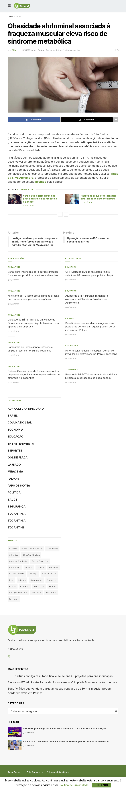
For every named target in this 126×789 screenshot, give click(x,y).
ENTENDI (101, 785)
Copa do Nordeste (18, 561)
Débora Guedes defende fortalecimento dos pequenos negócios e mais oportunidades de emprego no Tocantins (34, 375)
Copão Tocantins (40, 561)
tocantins (14, 599)
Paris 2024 (39, 586)
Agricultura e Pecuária (26, 408)
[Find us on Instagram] (9, 657)
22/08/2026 (29, 205)
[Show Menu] (9, 6)
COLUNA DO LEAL (20, 422)
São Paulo (37, 593)
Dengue (41, 567)
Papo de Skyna (19, 485)
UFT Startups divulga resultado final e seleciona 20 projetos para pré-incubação (60, 676)
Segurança (17, 506)
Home (10, 17)
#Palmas (13, 549)
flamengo (33, 574)
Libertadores (36, 580)
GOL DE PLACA (18, 457)
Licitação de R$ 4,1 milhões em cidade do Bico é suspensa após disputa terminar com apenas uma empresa (33, 323)
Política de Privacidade (58, 772)
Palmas (13, 478)
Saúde (19, 17)
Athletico (13, 555)
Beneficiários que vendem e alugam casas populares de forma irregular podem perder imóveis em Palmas (91, 327)
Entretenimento (21, 443)
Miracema (15, 471)
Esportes (15, 450)
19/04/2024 (27, 50)
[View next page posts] (66, 214)
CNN (14, 50)
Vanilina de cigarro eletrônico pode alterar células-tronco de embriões (40, 198)
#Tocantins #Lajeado (32, 549)
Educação (15, 436)
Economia (15, 429)
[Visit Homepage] (22, 6)
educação (54, 567)
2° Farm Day (52, 549)
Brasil (13, 415)
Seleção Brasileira (18, 593)
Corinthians (15, 567)
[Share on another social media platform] (115, 119)
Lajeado (14, 464)
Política (14, 492)
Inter (11, 580)
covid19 (29, 567)
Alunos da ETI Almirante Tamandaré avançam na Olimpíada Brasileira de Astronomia (86, 299)
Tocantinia (17, 513)
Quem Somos (14, 772)
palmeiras (25, 586)
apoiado (40, 181)
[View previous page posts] (60, 214)
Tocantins (14, 267)
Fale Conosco (33, 772)
